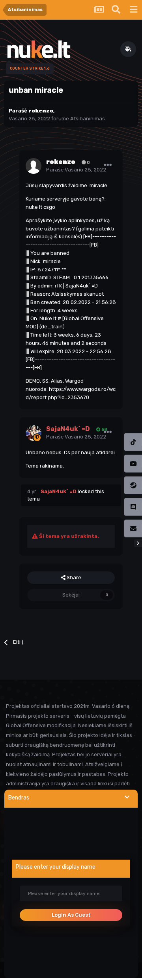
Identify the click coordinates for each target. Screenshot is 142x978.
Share (73, 577)
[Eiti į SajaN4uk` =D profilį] (33, 433)
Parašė (76, 170)
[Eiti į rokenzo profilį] (33, 166)
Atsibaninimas (87, 119)
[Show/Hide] (127, 797)
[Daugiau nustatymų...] (107, 165)
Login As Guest (71, 915)
